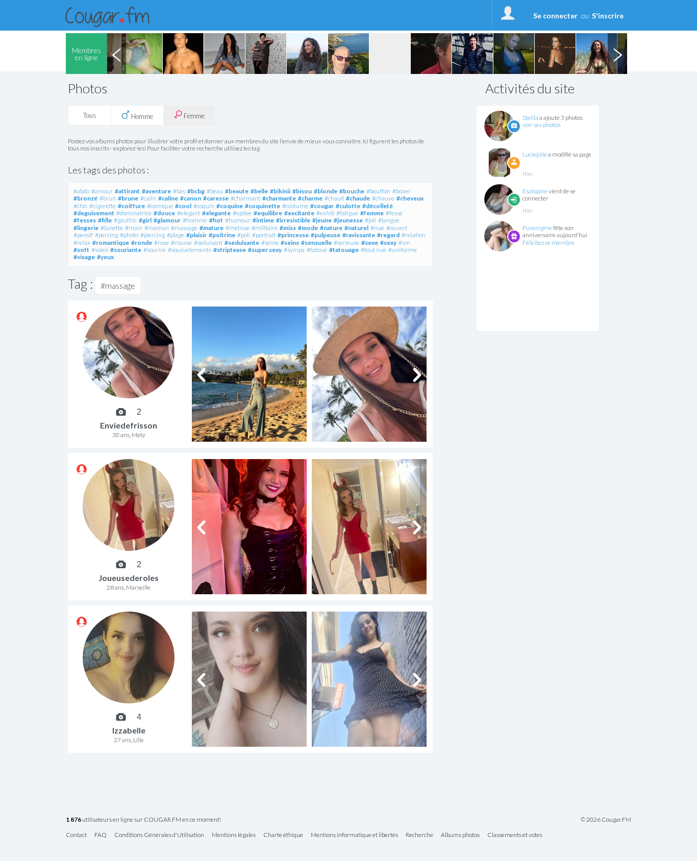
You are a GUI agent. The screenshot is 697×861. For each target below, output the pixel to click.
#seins (290, 242)
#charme (310, 198)
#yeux (105, 257)
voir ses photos (541, 125)
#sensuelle (316, 242)
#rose (161, 242)
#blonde (325, 191)
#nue (377, 228)
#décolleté (377, 206)
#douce (164, 213)
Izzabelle (128, 730)
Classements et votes (514, 835)
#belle (259, 191)
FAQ (100, 835)
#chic (80, 206)
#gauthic (125, 220)
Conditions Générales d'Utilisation (159, 835)
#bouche (351, 191)
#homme (195, 220)
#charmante (279, 198)
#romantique (110, 242)
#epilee (242, 213)
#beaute (236, 191)
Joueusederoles (128, 578)
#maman (156, 228)
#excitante (299, 213)
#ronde (141, 242)
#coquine (229, 206)
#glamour (167, 220)
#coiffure (131, 206)
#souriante (125, 250)
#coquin (203, 206)
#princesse (293, 235)
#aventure (156, 191)
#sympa (294, 250)
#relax (81, 242)
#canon (190, 198)
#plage (175, 235)
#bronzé (85, 198)
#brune (128, 198)
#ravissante (358, 235)
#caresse (216, 198)
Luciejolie (534, 154)
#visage (84, 257)
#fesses (84, 220)
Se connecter (555, 15)
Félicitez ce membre (548, 242)
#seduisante (242, 242)
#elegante (216, 213)
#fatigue (347, 213)
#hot (216, 220)
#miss (288, 228)
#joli (370, 220)
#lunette (112, 228)
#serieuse (346, 242)
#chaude (358, 198)
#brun (107, 198)
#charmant (245, 198)
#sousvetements (189, 250)
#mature (211, 228)
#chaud (334, 198)
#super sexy (265, 250)
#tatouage (344, 250)
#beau (215, 191)
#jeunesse (348, 220)
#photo (129, 235)
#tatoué (317, 250)
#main (133, 228)
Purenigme (537, 228)
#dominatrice (134, 213)
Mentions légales (234, 835)
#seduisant (208, 242)
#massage (184, 228)
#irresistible (293, 220)
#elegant (188, 213)
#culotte (348, 206)
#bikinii (280, 191)
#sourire (154, 250)
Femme (193, 116)
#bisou (302, 191)
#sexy (388, 242)
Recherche (419, 835)
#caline (168, 198)
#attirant (127, 191)
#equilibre (268, 213)
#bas (179, 191)
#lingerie (85, 228)
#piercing (152, 235)
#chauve (383, 198)
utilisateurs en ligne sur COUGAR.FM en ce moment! (143, 820)
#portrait (264, 235)
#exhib (325, 213)
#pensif (83, 235)
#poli (243, 235)
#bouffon (378, 191)
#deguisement (93, 213)
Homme (141, 116)
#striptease (229, 250)
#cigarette (102, 206)
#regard (388, 235)
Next (617, 53)
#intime (263, 220)
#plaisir (196, 235)
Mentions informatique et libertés (354, 835)
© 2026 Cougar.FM (606, 820)
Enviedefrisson (128, 425)
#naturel (356, 228)
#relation (414, 235)
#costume (295, 206)
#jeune (322, 220)
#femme (372, 213)
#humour (238, 220)
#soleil (99, 250)
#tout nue (373, 250)
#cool (183, 206)
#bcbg (196, 191)
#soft (81, 250)
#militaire (265, 228)
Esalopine (534, 191)
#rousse (181, 242)
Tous (89, 115)
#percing (106, 235)
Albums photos (460, 835)
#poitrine (222, 235)
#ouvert (396, 228)
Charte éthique (283, 835)
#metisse (238, 228)
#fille (105, 220)
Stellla (530, 117)
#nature (331, 228)
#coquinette (262, 206)
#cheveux (410, 198)
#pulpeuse (325, 235)
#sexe (369, 242)
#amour (102, 191)
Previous (116, 53)
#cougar (322, 206)
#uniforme (402, 250)
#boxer (401, 191)
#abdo (81, 191)
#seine (270, 242)
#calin (148, 198)
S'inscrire (608, 15)
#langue (389, 220)
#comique (160, 206)
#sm (404, 242)
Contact (76, 835)
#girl (145, 220)
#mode (308, 228)
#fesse (394, 213)
